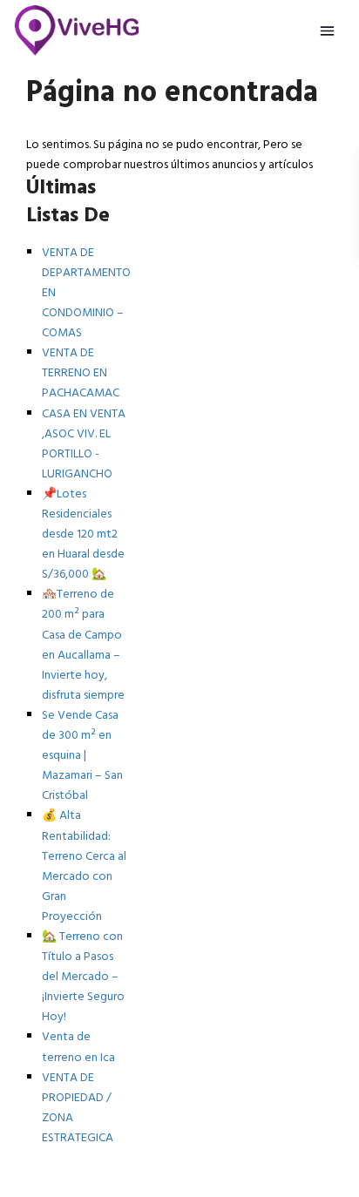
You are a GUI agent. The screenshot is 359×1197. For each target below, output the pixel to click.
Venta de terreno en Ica (78, 1047)
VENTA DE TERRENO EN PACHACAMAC (80, 373)
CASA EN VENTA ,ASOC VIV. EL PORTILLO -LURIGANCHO (83, 444)
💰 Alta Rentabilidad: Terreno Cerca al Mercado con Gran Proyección (84, 866)
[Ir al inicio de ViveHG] (77, 30)
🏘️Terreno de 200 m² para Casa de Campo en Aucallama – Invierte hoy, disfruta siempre (83, 645)
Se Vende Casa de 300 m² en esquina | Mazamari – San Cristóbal (82, 756)
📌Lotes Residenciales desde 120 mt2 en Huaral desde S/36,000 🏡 (83, 534)
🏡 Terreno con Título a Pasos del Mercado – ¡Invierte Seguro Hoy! (83, 977)
